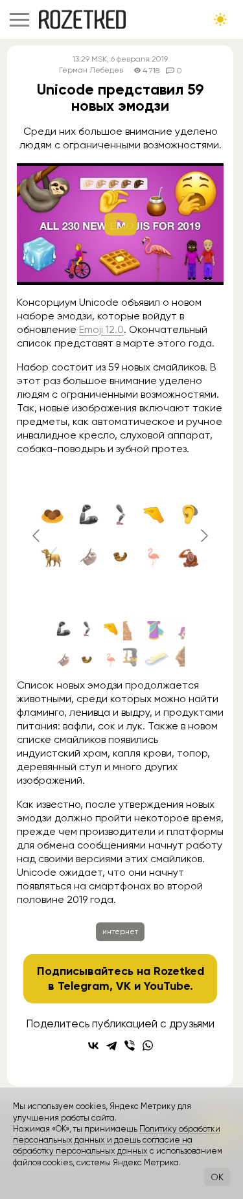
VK (123, 986)
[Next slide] (203, 535)
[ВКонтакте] (93, 1045)
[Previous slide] (37, 535)
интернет (120, 931)
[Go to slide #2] (154, 644)
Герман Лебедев (91, 70)
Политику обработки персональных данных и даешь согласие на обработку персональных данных (116, 1140)
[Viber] (129, 1045)
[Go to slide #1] (87, 644)
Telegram (84, 986)
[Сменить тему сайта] (220, 19)
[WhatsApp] (148, 1045)
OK (217, 1177)
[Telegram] (111, 1045)
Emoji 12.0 (101, 329)
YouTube (167, 986)
